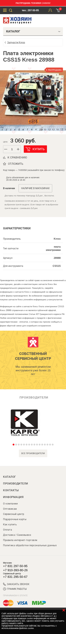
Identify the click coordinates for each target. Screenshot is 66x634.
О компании (10, 503)
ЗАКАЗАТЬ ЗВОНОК (18, 584)
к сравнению (17, 157)
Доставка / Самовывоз (17, 535)
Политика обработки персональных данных (30, 545)
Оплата (7, 529)
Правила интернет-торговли (20, 540)
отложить (15, 163)
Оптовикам (10, 509)
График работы (17, 589)
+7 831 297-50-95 (15, 566)
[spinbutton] (12, 149)
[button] (18, 149)
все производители (33, 453)
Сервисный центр (13, 514)
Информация (13, 497)
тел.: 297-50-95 (30, 10)
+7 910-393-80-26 (15, 570)
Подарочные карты (14, 519)
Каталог (9, 476)
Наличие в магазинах (35, 188)
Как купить (10, 524)
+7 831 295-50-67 (15, 576)
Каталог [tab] (13, 31)
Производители (15, 483)
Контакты (11, 490)
